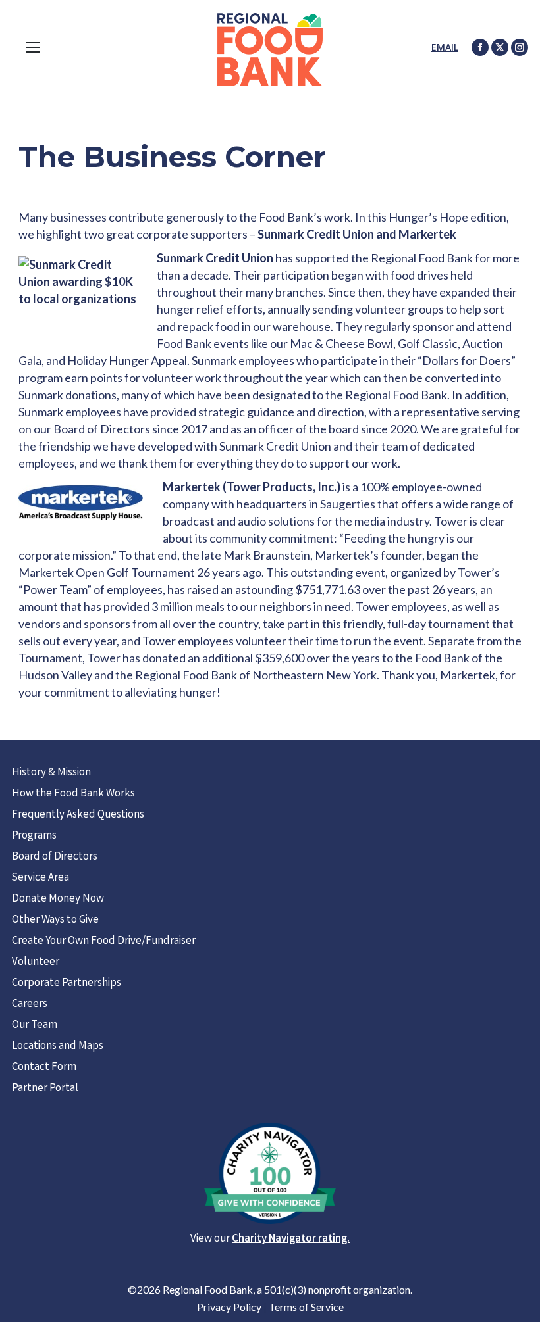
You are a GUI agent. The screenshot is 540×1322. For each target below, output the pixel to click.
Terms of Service (306, 1306)
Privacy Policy (229, 1306)
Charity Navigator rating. (291, 1239)
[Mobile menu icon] (33, 47)
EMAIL (444, 47)
